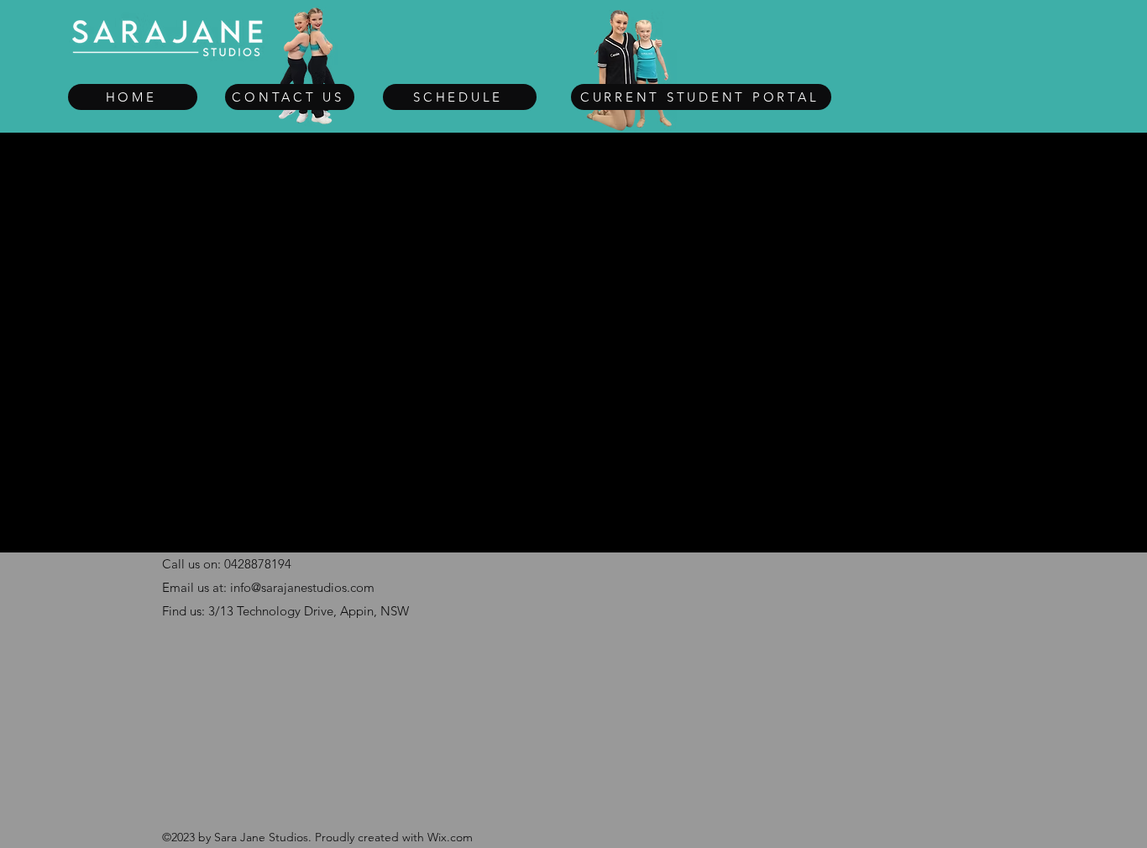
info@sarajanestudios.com (302, 587)
